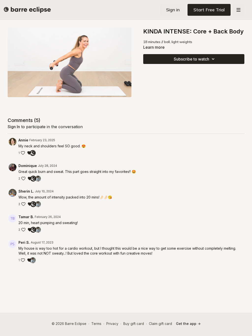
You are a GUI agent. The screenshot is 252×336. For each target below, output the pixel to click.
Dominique (27, 166)
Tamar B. (26, 217)
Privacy (112, 323)
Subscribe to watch (191, 59)
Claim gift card (160, 323)
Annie (23, 140)
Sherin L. (26, 191)
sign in (14, 126)
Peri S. (24, 242)
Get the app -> (188, 323)
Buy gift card (133, 323)
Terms (96, 323)
